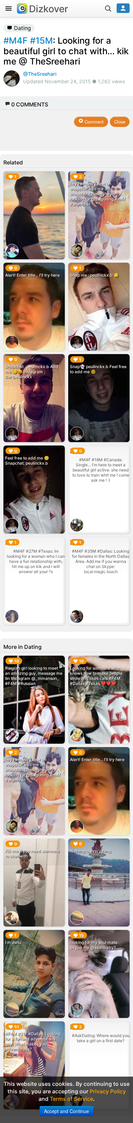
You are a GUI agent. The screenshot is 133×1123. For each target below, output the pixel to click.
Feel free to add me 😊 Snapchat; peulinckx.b (27, 460)
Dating (21, 28)
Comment (93, 121)
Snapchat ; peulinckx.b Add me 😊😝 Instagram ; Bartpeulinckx (31, 371)
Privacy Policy (108, 1091)
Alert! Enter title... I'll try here (32, 275)
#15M (41, 40)
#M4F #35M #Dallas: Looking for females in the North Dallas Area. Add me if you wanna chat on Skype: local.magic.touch (100, 561)
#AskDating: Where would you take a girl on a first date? (101, 1038)
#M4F (15, 40)
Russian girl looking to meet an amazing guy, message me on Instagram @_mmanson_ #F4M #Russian (33, 676)
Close (119, 121)
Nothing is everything (90, 851)
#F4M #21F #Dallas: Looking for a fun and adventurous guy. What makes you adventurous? (32, 1041)
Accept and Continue (66, 1111)
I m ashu (13, 942)
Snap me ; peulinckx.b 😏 (94, 275)
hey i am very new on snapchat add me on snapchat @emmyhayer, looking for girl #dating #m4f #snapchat (97, 194)
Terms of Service (71, 1098)
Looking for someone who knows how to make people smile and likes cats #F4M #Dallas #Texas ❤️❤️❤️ (96, 676)
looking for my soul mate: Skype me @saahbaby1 (94, 945)
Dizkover (48, 9)
